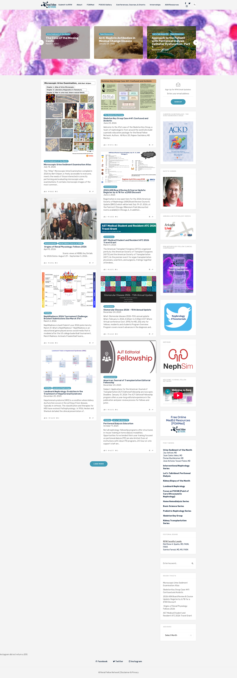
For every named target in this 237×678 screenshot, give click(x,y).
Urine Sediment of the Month (56, 161)
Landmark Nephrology (61, 388)
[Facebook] (185, 3)
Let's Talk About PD (120, 420)
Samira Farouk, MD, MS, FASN (175, 550)
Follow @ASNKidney (16, 650)
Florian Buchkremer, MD (173, 458)
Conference (109, 237)
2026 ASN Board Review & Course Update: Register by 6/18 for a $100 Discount (124, 191)
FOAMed (90, 5)
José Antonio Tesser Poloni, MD (176, 461)
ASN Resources (172, 5)
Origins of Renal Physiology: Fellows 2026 (65, 247)
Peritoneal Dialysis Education (118, 423)
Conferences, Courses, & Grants (130, 5)
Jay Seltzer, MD (170, 453)
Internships (155, 5)
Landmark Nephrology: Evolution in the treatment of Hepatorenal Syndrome (63, 392)
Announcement (110, 187)
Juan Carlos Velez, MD (172, 455)
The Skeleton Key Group (113, 115)
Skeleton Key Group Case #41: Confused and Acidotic (125, 119)
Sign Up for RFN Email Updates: (178, 90)
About (79, 5)
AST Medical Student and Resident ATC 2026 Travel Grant (126, 241)
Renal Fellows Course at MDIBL (71, 243)
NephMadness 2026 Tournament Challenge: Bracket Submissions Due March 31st (66, 317)
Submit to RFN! (65, 5)
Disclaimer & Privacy (130, 672)
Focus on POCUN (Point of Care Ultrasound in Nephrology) (176, 494)
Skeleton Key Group (173, 516)
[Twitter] (189, 3)
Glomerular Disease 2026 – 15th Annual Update (127, 310)
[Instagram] (187, 6)
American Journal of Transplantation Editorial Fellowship (126, 381)
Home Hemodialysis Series (176, 501)
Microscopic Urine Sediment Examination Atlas (67, 164)
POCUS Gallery (105, 5)
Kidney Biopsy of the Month (176, 481)
